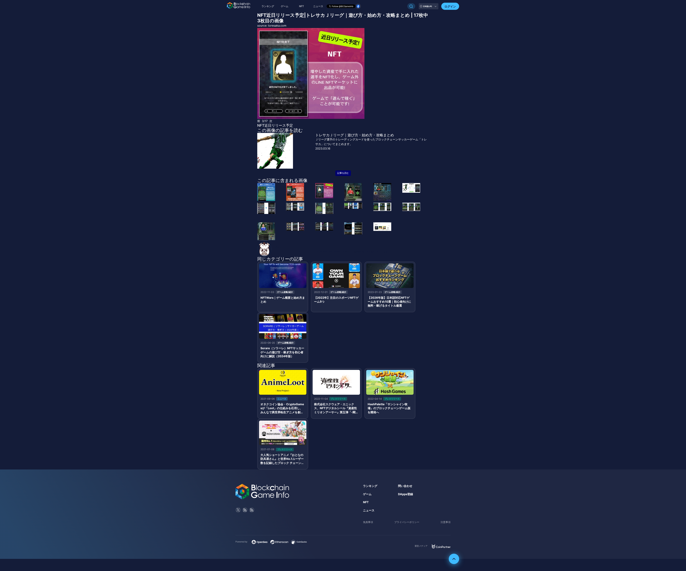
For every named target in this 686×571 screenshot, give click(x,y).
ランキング (268, 6)
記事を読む (343, 173)
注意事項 (446, 522)
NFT (301, 6)
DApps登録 (405, 494)
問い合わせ (405, 486)
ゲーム (284, 6)
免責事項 (368, 522)
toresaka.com (277, 25)
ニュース (368, 510)
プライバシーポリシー (406, 522)
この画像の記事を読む (280, 130)
